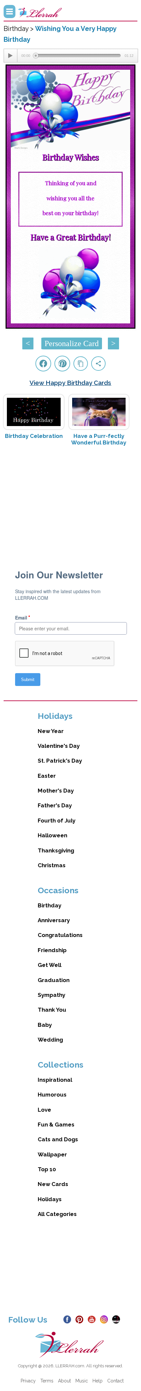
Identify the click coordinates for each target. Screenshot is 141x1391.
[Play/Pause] (10, 55)
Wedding (50, 1039)
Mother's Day (56, 790)
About (64, 1380)
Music (81, 1380)
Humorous (52, 1094)
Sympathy (51, 995)
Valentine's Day (59, 746)
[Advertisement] (71, 503)
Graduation (54, 980)
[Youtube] (93, 1319)
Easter (47, 775)
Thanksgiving (56, 850)
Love (44, 1109)
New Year (51, 731)
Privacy (28, 1380)
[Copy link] (80, 363)
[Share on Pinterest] (62, 363)
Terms (46, 1380)
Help (97, 1380)
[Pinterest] (80, 1319)
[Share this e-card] (98, 363)
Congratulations (60, 935)
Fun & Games (56, 1124)
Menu (9, 11)
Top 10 (47, 1169)
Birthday (49, 905)
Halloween (52, 835)
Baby (45, 1025)
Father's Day (55, 805)
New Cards (53, 1184)
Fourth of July (56, 820)
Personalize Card (72, 343)
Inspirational (55, 1079)
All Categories (57, 1214)
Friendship (52, 950)
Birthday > (19, 29)
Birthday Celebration (34, 436)
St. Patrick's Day (60, 760)
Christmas (52, 865)
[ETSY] (117, 1319)
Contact (115, 1380)
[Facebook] (68, 1319)
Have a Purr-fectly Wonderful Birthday (98, 439)
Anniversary (54, 920)
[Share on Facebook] (43, 363)
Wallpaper (52, 1154)
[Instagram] (105, 1319)
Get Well (49, 965)
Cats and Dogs (58, 1139)
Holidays (50, 1199)
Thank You (52, 1009)
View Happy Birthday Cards (70, 382)
